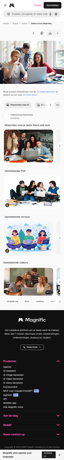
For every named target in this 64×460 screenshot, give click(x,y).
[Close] (59, 455)
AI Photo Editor (30, 95)
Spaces (7, 366)
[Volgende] (50, 105)
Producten (9, 361)
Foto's (24, 23)
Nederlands (32, 347)
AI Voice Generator (13, 382)
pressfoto (15, 118)
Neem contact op (14, 434)
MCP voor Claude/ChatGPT (20, 390)
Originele (21, 44)
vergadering (12, 301)
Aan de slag (10, 415)
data (27, 301)
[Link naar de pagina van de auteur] (6, 116)
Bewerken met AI (20, 104)
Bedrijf (7, 425)
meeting (40, 301)
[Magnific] (32, 320)
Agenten (10, 395)
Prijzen (37, 5)
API (5, 398)
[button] (32, 347)
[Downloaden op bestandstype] (57, 33)
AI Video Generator (13, 378)
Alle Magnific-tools (13, 407)
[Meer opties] (33, 33)
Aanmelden (52, 5)
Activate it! (48, 455)
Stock (15, 23)
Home (6, 23)
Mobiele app (9, 402)
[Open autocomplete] (7, 14)
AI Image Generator (46, 91)
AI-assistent (9, 370)
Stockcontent (10, 386)
